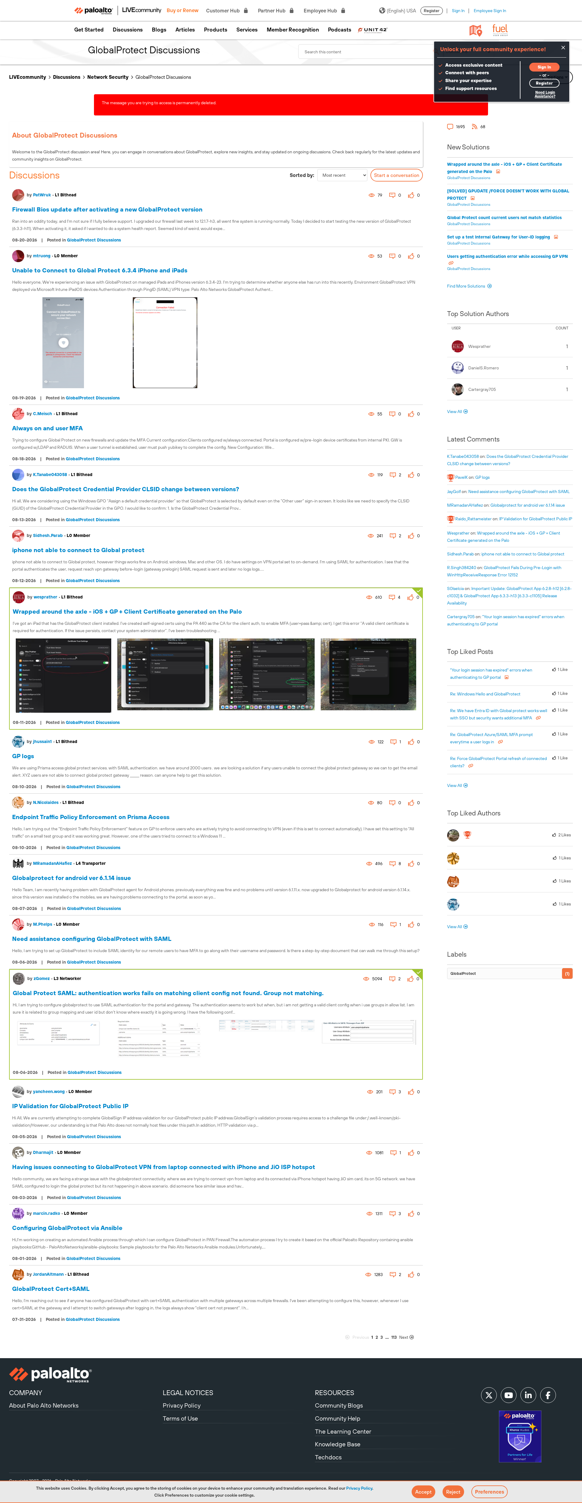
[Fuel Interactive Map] (475, 30)
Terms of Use (180, 1418)
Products (215, 30)
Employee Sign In (490, 10)
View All (454, 411)
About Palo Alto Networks (44, 1405)
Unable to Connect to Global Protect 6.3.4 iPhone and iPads (99, 270)
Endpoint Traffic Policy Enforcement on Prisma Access (90, 816)
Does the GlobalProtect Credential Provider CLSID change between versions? (125, 488)
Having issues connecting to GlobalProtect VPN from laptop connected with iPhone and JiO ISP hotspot (163, 1166)
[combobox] (371, 51)
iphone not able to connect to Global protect (78, 549)
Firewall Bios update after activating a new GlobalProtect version (107, 209)
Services (247, 30)
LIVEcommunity (27, 77)
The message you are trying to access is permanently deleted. (159, 102)
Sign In (458, 10)
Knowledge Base (337, 1444)
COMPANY (25, 1393)
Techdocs (328, 1457)
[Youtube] (509, 1395)
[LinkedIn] (528, 1395)
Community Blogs (339, 1405)
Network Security (108, 77)
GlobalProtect (463, 973)
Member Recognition (293, 30)
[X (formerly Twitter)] (489, 1395)
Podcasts (339, 30)
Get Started (89, 30)
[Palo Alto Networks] (85, 1374)
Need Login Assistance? (545, 94)
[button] (423, 1491)
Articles (185, 30)
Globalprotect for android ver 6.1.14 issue (71, 877)
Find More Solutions (466, 286)
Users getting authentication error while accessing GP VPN (507, 256)
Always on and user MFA (47, 428)
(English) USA (401, 10)
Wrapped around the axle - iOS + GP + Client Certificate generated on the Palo (127, 611)
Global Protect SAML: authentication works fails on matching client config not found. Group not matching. (168, 992)
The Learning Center (343, 1431)
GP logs (23, 755)
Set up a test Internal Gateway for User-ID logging (499, 237)
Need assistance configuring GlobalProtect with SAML (91, 938)
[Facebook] (548, 1395)
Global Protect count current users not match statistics (504, 217)
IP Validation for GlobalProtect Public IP (70, 1105)
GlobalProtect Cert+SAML (50, 1288)
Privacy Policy (359, 1488)
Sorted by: (302, 175)
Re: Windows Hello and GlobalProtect (485, 694)
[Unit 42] (372, 30)
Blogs (159, 30)
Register (432, 10)
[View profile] (18, 195)
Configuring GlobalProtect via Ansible (67, 1227)
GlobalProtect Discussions (94, 240)
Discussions (128, 30)
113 (394, 1337)
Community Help (337, 1418)
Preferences (489, 1492)
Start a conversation (396, 175)
